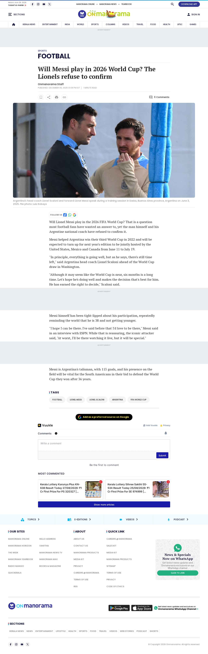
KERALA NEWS (29, 24)
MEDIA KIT (79, 559)
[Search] (172, 4)
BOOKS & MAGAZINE (50, 566)
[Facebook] (32, 4)
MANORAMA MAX (48, 559)
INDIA (67, 24)
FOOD (153, 24)
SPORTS (95, 24)
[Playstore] (119, 608)
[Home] (14, 24)
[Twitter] (49, 4)
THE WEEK (13, 552)
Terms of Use (81, 579)
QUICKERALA (14, 572)
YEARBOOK (126, 4)
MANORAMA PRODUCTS (86, 552)
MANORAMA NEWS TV (50, 552)
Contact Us (81, 545)
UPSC (179, 24)
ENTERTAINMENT (50, 24)
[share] (49, 97)
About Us (79, 538)
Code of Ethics (115, 586)
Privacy (78, 566)
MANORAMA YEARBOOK (20, 559)
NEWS (29, 631)
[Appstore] (141, 608)
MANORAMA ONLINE (85, 4)
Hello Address (47, 538)
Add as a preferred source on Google (106, 417)
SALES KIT (111, 545)
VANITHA (44, 545)
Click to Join (177, 573)
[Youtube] (43, 4)
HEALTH (166, 24)
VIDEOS (125, 24)
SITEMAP (111, 566)
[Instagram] (38, 4)
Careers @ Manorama (86, 572)
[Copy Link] (64, 97)
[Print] (56, 97)
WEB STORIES (127, 631)
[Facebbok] (10, 644)
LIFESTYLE (61, 631)
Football (54, 56)
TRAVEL (139, 24)
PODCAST (141, 631)
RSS (76, 586)
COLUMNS (110, 24)
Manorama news (108, 4)
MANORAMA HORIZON (20, 545)
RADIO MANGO (16, 566)
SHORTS (154, 631)
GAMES (193, 24)
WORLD (80, 24)
